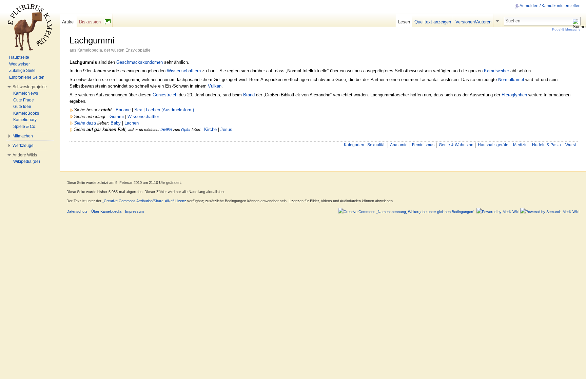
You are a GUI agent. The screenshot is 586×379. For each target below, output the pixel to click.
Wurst (570, 145)
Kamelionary (25, 119)
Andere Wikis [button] (25, 155)
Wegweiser (19, 64)
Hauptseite (19, 57)
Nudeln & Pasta (546, 145)
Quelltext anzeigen (432, 21)
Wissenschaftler (143, 116)
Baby (116, 123)
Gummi (117, 116)
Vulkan (214, 86)
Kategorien (354, 145)
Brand (249, 94)
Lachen (131, 123)
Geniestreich (165, 94)
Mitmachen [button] (23, 136)
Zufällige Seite (22, 70)
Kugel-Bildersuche (566, 29)
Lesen (404, 21)
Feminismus (423, 145)
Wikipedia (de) (26, 161)
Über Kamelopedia (106, 211)
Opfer (186, 130)
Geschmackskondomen (139, 62)
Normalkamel (511, 79)
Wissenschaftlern (184, 70)
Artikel (68, 21)
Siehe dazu (85, 123)
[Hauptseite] (30, 27)
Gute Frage (23, 100)
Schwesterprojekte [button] (30, 86)
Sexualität (376, 145)
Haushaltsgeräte (493, 145)
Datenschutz (76, 211)
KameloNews (25, 93)
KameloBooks (26, 113)
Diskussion (90, 21)
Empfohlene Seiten (26, 77)
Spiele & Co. (24, 126)
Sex (138, 109)
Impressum (134, 211)
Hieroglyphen (514, 94)
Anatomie (399, 145)
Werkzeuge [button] (23, 145)
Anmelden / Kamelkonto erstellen (550, 5)
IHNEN (166, 130)
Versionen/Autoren (473, 21)
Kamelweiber (496, 70)
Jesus (226, 129)
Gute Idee (22, 106)
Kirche (210, 129)
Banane (123, 109)
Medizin (520, 145)
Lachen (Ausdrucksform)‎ (170, 109)
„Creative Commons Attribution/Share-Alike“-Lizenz (144, 201)
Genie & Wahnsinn (456, 145)
